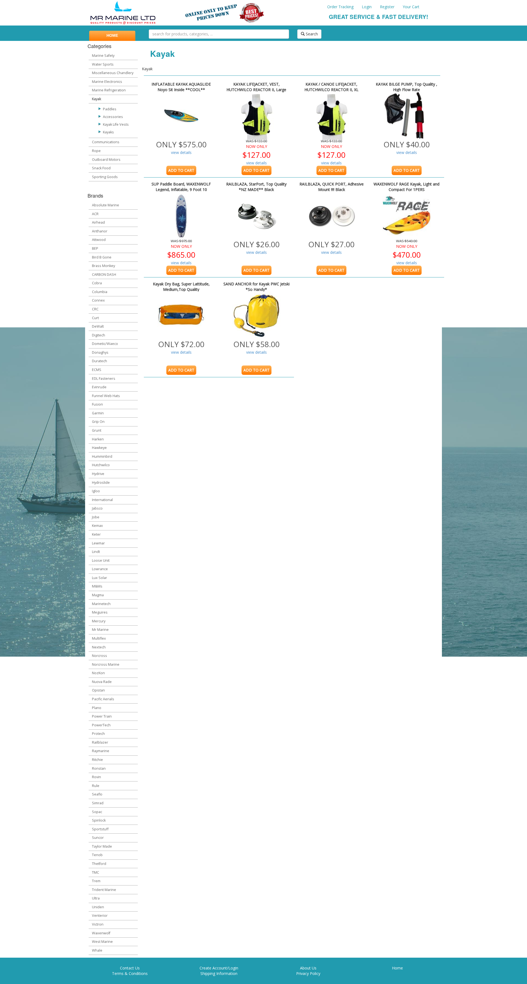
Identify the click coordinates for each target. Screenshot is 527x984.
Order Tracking (340, 6)
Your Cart (411, 6)
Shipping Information (218, 973)
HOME (112, 35)
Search (311, 33)
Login (367, 6)
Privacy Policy (308, 973)
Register (387, 6)
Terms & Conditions (130, 973)
